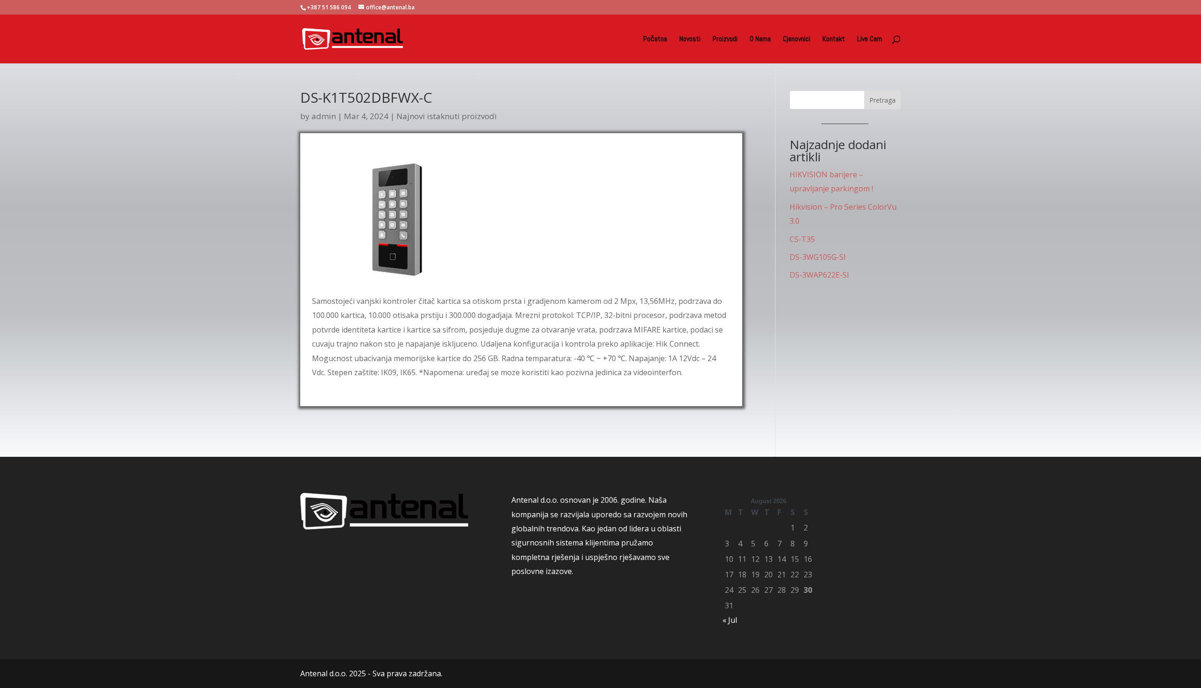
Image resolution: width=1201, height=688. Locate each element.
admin (324, 116)
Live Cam (869, 40)
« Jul (729, 620)
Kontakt (833, 40)
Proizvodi (725, 40)
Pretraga (882, 100)
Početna (655, 40)
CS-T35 (802, 239)
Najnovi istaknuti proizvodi (446, 116)
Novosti (689, 40)
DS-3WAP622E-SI (819, 275)
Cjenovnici (796, 40)
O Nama (760, 40)
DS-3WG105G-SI (818, 257)
